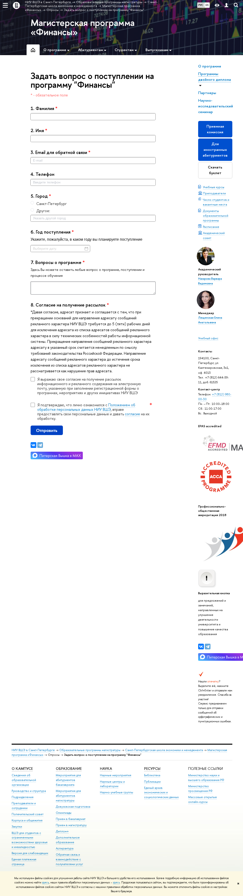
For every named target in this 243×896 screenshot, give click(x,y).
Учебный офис (208, 338)
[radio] (93, 203)
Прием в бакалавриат (70, 819)
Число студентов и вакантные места (216, 201)
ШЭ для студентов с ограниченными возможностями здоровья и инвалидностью (29, 840)
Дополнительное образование (68, 839)
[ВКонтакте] (201, 646)
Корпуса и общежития (27, 820)
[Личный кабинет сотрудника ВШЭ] (226, 5)
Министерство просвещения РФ (200, 788)
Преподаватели (214, 193)
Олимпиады (63, 813)
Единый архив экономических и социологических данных (161, 792)
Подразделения (22, 797)
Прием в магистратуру (71, 825)
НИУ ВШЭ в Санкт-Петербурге (33, 750)
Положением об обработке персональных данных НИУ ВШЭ (86, 407)
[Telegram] (207, 646)
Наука (106, 768)
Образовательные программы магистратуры (90, 750)
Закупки (17, 826)
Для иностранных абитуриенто (215, 149)
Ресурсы (152, 768)
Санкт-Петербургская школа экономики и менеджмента (164, 750)
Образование (69, 768)
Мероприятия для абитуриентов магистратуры (68, 795)
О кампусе (22, 768)
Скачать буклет (215, 170)
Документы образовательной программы (215, 215)
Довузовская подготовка (73, 807)
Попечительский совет (27, 814)
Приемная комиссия (215, 129)
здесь (45, 882)
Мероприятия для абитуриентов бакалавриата (68, 780)
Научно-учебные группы (116, 792)
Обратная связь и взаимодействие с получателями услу (69, 859)
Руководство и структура (29, 791)
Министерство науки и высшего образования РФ (206, 777)
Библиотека (152, 775)
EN (207, 5)
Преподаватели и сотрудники (24, 805)
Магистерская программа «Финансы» (83, 27)
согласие (132, 414)
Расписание (211, 227)
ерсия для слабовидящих (30, 853)
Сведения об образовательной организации (24, 780)
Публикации (152, 782)
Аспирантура (64, 848)
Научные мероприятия (115, 775)
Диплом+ (62, 831)
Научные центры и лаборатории (112, 784)
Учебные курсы (213, 187)
